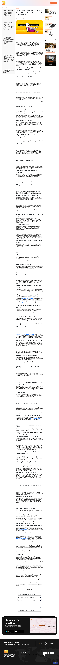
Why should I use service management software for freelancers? (28, 600)
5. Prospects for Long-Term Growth (9, 69)
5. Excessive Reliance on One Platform (9, 59)
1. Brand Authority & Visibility (8, 12)
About (22, 654)
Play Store (51, 643)
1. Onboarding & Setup (7, 29)
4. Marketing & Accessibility (7, 16)
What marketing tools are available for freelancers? (26, 603)
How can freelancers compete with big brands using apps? (27, 597)
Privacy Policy (30, 654)
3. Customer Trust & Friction (8, 15)
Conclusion (4, 72)
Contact (25, 654)
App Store (42, 643)
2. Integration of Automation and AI (8, 64)
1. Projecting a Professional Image (8, 41)
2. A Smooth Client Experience (8, 21)
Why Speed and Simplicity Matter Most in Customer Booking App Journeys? (52, 33)
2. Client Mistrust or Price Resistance (9, 54)
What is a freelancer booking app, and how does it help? (27, 594)
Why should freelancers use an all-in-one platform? (26, 610)
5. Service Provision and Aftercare (8, 36)
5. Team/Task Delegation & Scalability (9, 26)
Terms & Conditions (36, 654)
